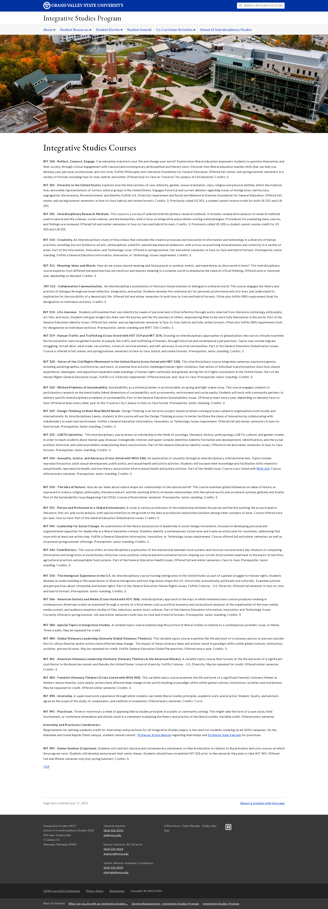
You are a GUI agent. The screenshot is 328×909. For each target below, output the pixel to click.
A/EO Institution (61, 890)
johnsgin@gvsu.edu (116, 872)
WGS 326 (263, 468)
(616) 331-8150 (113, 830)
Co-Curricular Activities (174, 30)
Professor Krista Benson (154, 735)
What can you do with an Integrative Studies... (98, 903)
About (48, 30)
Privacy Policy (95, 890)
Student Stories (108, 30)
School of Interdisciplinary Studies (226, 30)
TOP (46, 766)
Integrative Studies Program (82, 18)
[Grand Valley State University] (83, 8)
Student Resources (74, 30)
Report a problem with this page (262, 803)
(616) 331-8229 (113, 867)
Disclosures (117, 890)
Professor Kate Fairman (224, 735)
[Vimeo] (228, 826)
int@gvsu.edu (112, 835)
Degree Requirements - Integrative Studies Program (165, 903)
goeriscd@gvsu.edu (116, 853)
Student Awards (139, 30)
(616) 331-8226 (113, 849)
